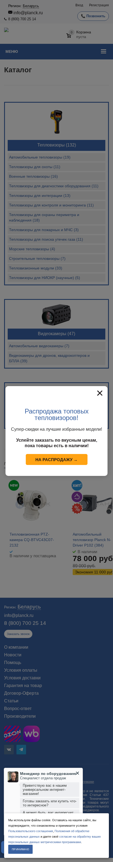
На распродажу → (56, 459)
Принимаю (20, 849)
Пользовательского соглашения (30, 831)
